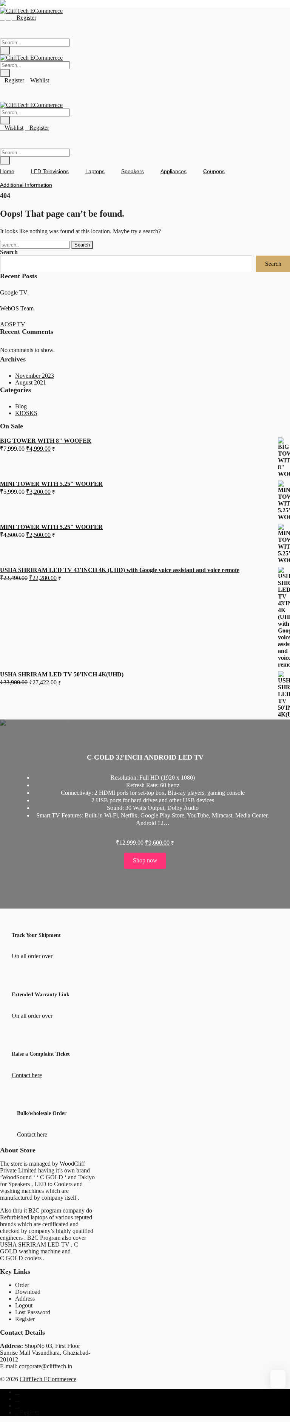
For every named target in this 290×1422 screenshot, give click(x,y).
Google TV (14, 292)
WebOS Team (17, 308)
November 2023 (34, 375)
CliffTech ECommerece (48, 1379)
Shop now (145, 860)
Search (9, 252)
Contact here (27, 1075)
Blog (21, 406)
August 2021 (30, 382)
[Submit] (5, 50)
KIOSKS (26, 413)
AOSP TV (12, 324)
